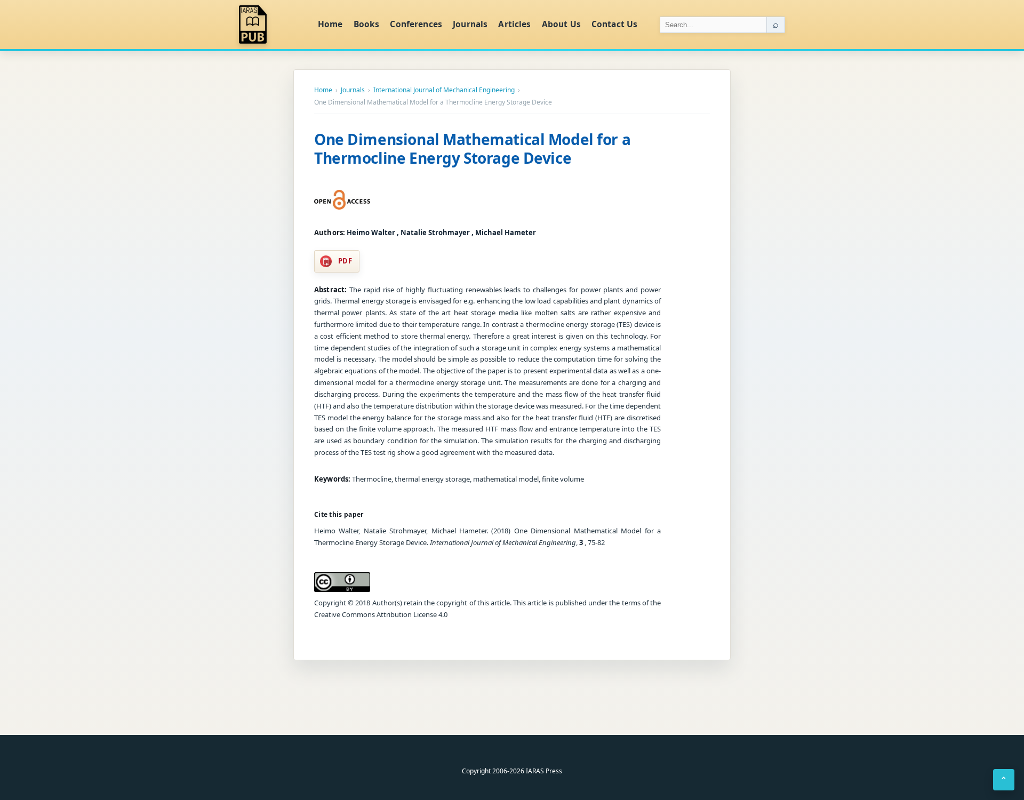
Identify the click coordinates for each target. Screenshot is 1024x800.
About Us (561, 24)
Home (330, 24)
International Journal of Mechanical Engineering (444, 90)
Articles (514, 24)
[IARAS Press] (271, 24)
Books (367, 24)
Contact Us (614, 24)
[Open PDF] (342, 200)
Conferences (416, 24)
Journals (470, 24)
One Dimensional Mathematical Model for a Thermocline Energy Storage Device (472, 148)
